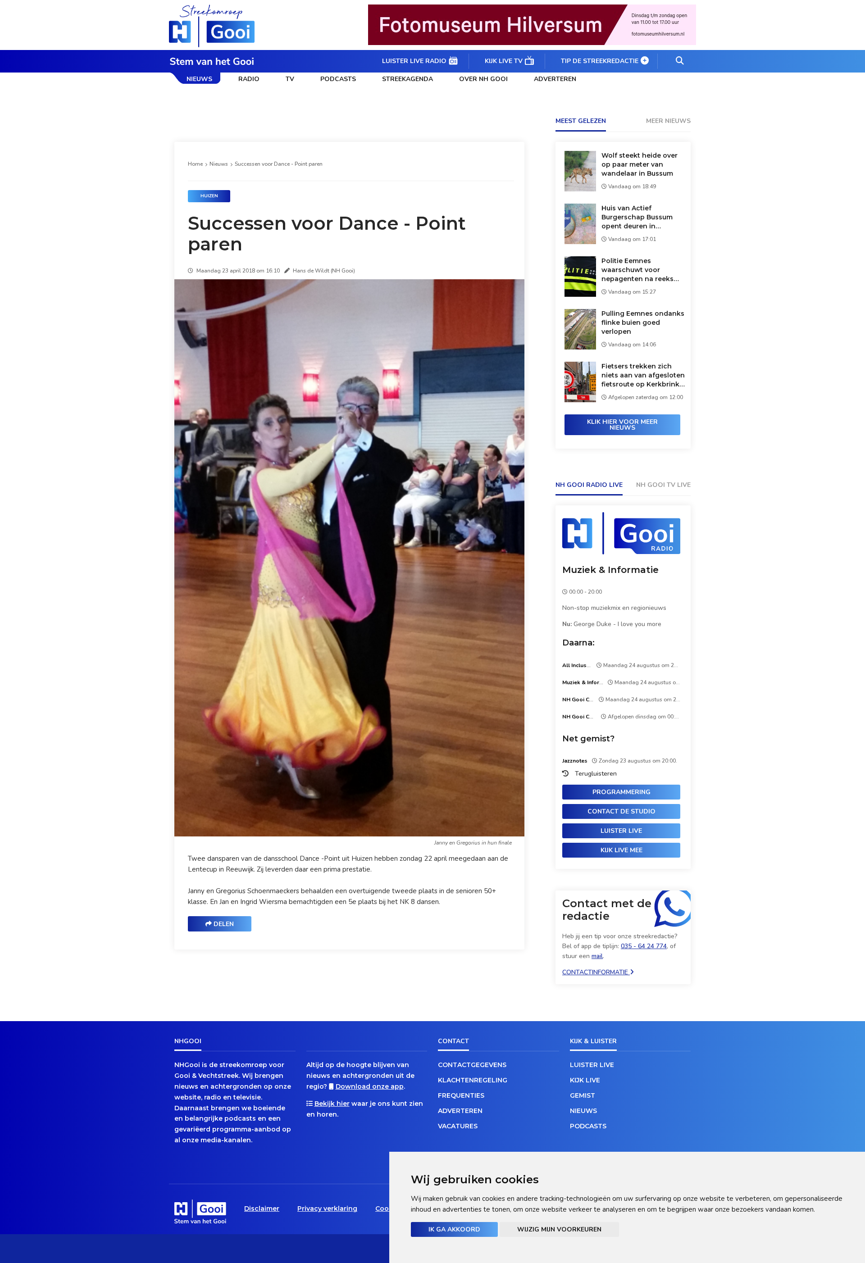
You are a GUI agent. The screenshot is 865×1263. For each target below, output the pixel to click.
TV (290, 79)
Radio (249, 79)
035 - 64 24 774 (644, 946)
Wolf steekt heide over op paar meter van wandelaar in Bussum (639, 164)
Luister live (621, 831)
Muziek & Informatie (610, 569)
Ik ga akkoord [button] (454, 1229)
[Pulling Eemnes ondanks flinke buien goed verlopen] (580, 347)
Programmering (621, 792)
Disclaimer (261, 1208)
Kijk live (585, 1080)
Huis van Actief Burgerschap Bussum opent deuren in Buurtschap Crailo (637, 217)
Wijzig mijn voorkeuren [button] (559, 1229)
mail (597, 956)
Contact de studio (621, 811)
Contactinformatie (596, 972)
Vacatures (458, 1126)
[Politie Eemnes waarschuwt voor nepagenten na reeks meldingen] (580, 294)
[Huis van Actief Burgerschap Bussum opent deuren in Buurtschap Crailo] (580, 241)
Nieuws (199, 79)
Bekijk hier (332, 1103)
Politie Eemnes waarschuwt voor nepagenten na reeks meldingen (637, 270)
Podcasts (338, 79)
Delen (223, 924)
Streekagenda (407, 79)
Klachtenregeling (472, 1080)
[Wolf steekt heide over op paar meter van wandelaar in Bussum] (580, 189)
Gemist (582, 1095)
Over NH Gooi (483, 79)
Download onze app (370, 1086)
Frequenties (461, 1095)
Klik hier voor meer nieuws (622, 425)
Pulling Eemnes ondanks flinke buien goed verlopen (642, 322)
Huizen (209, 196)
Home (195, 164)
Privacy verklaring (327, 1208)
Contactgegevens (472, 1065)
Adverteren (555, 79)
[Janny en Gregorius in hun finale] (351, 834)
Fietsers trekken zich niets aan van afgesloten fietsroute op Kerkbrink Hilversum (643, 375)
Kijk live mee (621, 850)
